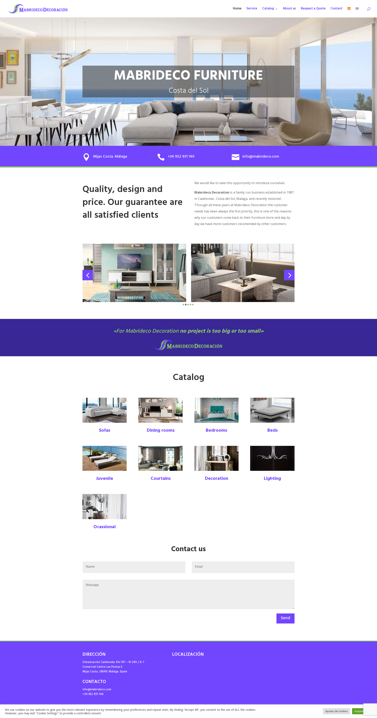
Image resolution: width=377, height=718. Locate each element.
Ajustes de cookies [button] (336, 711)
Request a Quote (313, 9)
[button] (87, 275)
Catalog (268, 9)
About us (289, 9)
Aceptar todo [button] (362, 711)
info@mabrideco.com (96, 690)
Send (285, 618)
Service (251, 9)
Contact (336, 9)
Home (237, 9)
